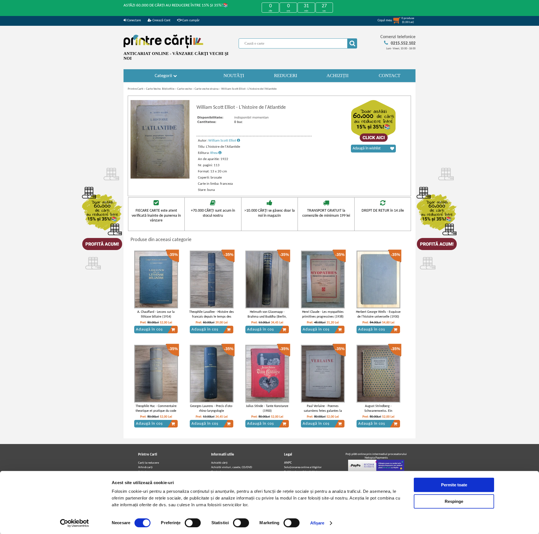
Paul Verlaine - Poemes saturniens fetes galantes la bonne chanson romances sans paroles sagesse (323, 413)
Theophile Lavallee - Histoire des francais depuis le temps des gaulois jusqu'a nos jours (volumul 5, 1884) (211, 319)
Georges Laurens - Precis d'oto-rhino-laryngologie (211, 408)
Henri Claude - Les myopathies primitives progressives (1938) (323, 314)
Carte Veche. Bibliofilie (160, 89)
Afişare (317, 523)
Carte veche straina (206, 89)
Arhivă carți (145, 467)
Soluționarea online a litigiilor (303, 467)
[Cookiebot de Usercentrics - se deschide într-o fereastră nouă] (74, 523)
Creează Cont (161, 20)
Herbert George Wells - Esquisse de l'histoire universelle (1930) (378, 314)
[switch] (193, 522)
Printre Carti (135, 89)
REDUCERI (285, 75)
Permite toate (454, 484)
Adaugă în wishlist (367, 148)
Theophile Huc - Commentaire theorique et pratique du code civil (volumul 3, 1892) (156, 410)
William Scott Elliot (222, 140)
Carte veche (184, 89)
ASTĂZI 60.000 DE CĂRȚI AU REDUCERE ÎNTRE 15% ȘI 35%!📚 (176, 5)
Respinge (454, 501)
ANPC (288, 462)
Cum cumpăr (190, 20)
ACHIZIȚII (337, 75)
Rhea (214, 153)
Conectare (133, 20)
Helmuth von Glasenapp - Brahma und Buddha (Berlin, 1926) (267, 316)
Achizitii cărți (219, 462)
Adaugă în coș (149, 329)
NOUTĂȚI (233, 75)
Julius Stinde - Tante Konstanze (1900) (267, 408)
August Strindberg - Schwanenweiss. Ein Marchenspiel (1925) (378, 410)
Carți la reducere (148, 462)
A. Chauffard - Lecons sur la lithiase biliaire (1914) (156, 314)
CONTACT (389, 75)
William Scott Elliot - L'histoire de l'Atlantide (249, 89)
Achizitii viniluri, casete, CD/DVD (231, 467)
